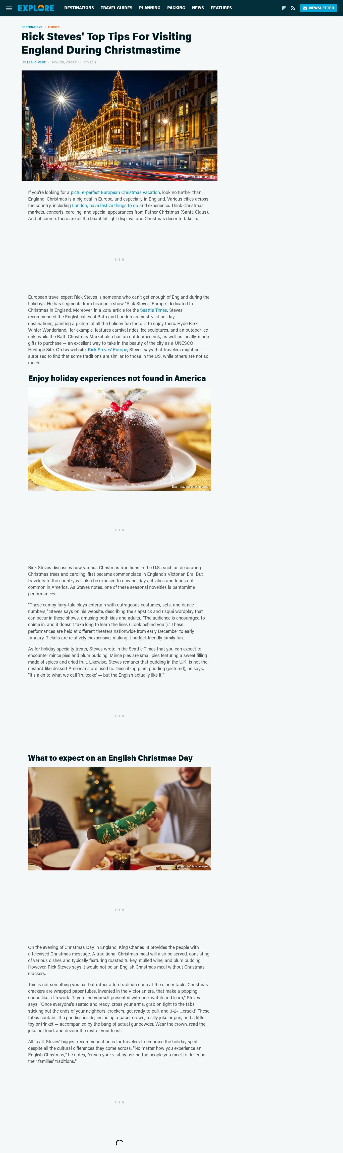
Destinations (79, 8)
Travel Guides (116, 8)
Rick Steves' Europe (107, 350)
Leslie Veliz (36, 61)
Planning (149, 8)
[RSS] (293, 8)
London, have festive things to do (105, 205)
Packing (176, 8)
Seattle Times (153, 310)
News (198, 8)
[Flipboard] (284, 8)
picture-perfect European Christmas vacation (115, 192)
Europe (54, 27)
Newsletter (321, 8)
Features (221, 8)
